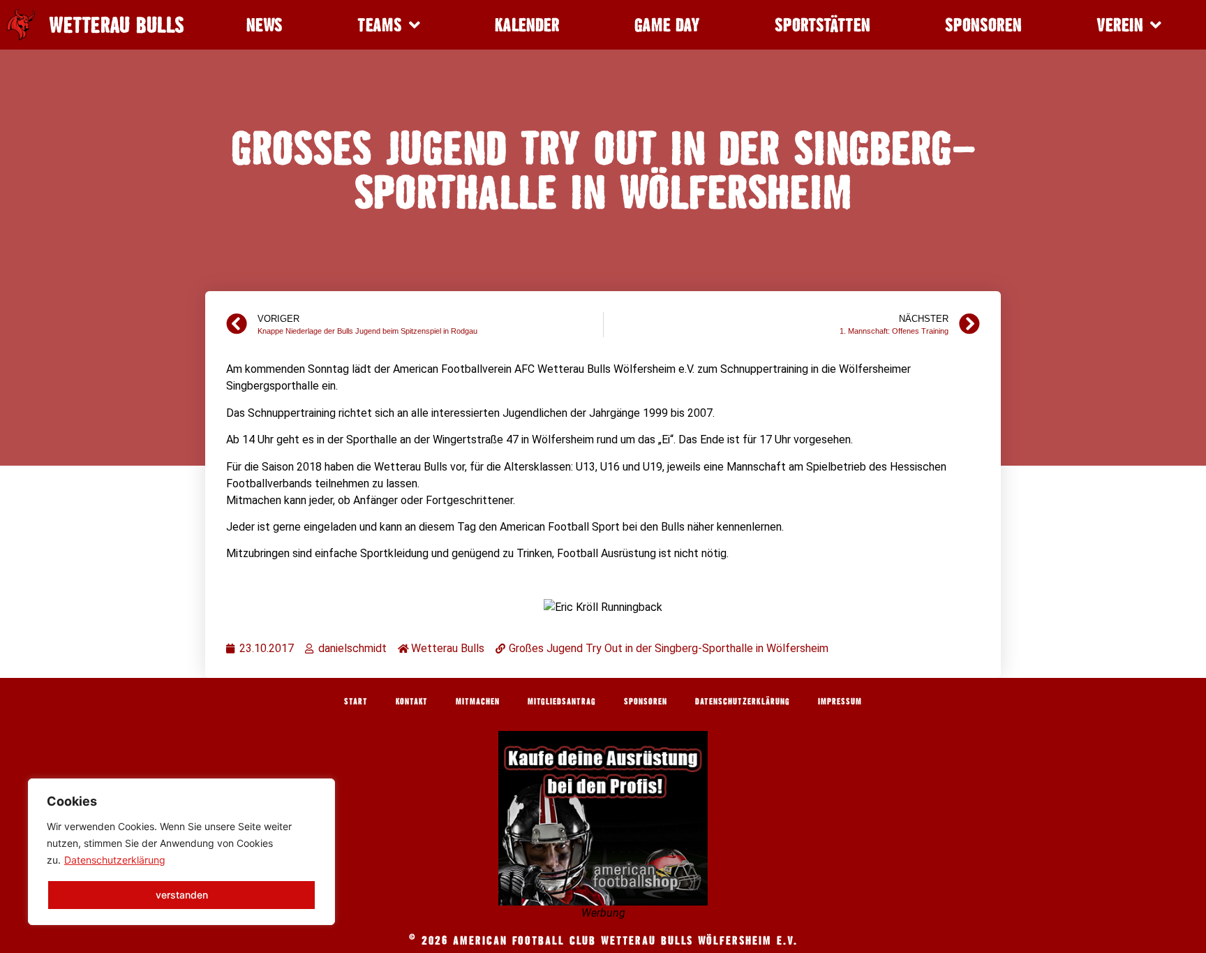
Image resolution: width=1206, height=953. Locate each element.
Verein (1119, 24)
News (264, 24)
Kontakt (412, 701)
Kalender (527, 24)
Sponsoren (983, 24)
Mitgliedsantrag (562, 701)
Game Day (667, 24)
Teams (379, 24)
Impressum (840, 701)
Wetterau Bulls (116, 25)
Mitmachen (478, 701)
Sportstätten (822, 24)
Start (356, 701)
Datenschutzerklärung (114, 860)
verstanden (182, 895)
